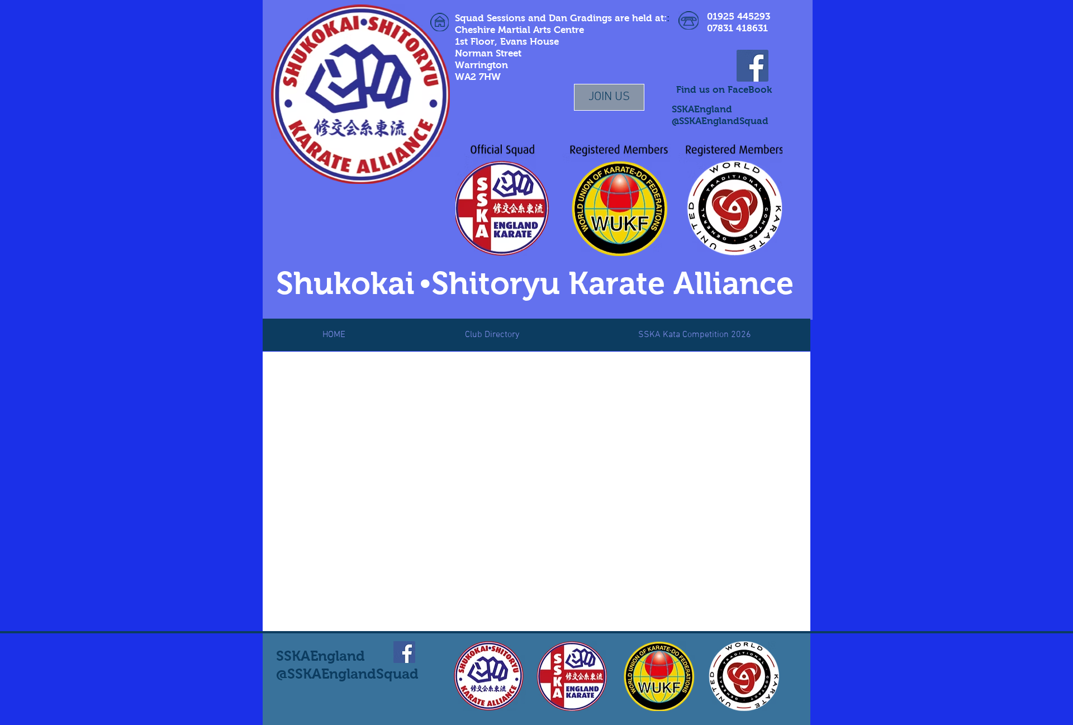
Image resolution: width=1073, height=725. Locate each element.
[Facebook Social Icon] (752, 66)
